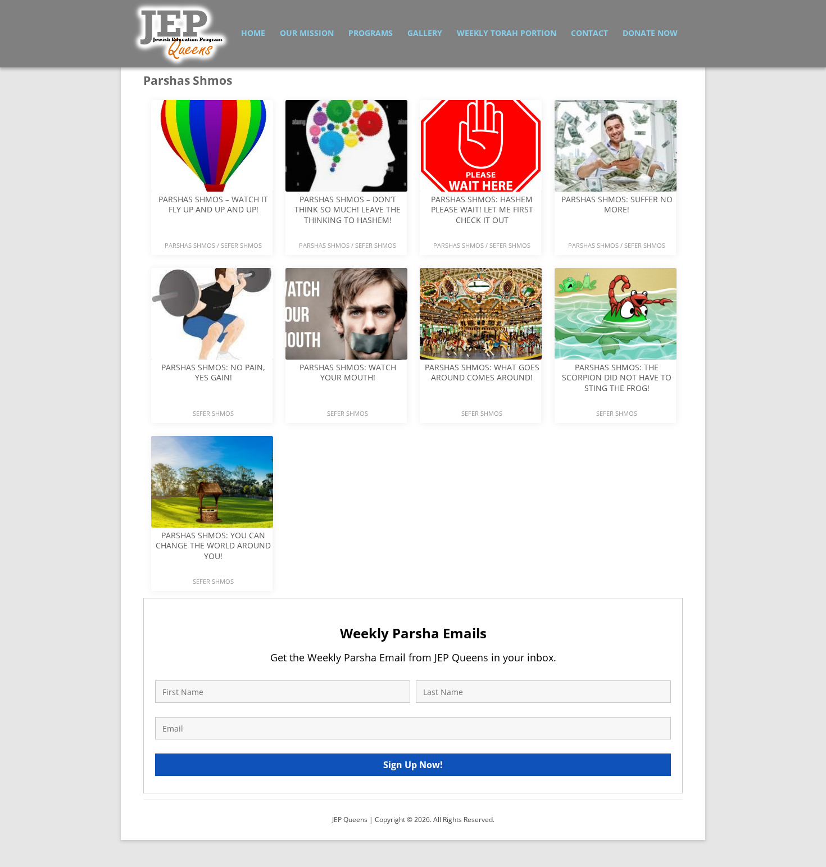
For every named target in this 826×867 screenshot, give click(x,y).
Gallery (424, 33)
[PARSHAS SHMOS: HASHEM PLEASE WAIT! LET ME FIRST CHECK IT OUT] (481, 233)
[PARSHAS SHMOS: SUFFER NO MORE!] (616, 233)
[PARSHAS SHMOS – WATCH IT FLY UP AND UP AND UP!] (212, 233)
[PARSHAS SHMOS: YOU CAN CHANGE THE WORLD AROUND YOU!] (212, 569)
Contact (589, 33)
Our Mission (307, 33)
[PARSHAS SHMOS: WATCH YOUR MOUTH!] (346, 401)
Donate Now (650, 33)
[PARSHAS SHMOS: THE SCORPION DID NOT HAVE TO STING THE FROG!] (616, 401)
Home (253, 33)
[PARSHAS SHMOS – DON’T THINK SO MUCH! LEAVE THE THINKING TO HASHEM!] (346, 233)
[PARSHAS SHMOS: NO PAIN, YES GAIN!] (212, 401)
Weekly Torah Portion (506, 33)
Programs (370, 33)
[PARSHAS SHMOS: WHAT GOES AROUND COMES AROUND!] (481, 401)
